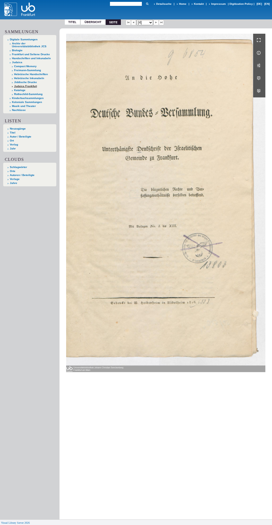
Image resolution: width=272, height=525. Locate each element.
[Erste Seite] (128, 22)
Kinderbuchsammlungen (28, 98)
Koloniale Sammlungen (27, 102)
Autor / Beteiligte (20, 136)
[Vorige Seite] (133, 22)
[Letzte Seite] (161, 22)
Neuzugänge (18, 128)
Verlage (15, 179)
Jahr (13, 148)
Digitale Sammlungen (23, 39)
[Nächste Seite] (156, 22)
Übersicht (92, 22)
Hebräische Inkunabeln (29, 78)
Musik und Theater (24, 106)
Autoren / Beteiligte (22, 175)
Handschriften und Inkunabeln (31, 58)
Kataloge (20, 90)
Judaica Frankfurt (25, 86)
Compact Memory (25, 66)
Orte (12, 171)
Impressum (218, 3)
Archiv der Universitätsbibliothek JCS (29, 45)
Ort (12, 140)
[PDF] (259, 78)
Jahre (13, 183)
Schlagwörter (18, 167)
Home (182, 3)
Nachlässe (19, 110)
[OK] (147, 4)
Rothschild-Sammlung (28, 94)
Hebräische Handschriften (31, 74)
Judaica (17, 62)
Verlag (14, 144)
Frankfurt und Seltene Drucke (31, 54)
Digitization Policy (241, 3)
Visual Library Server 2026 (15, 522)
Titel (72, 22)
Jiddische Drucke (25, 82)
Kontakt (199, 3)
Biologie (17, 50)
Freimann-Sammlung (27, 70)
